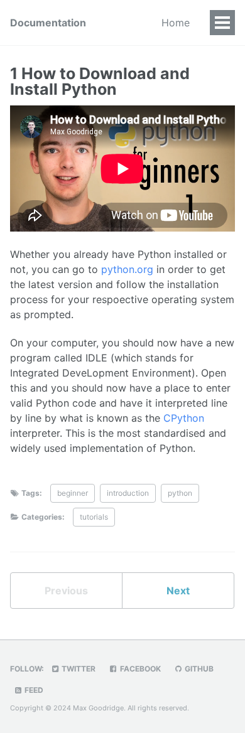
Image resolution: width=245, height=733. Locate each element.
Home (175, 22)
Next (178, 590)
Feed (33, 690)
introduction (128, 493)
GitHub (198, 668)
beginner (72, 493)
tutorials (94, 517)
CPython (183, 418)
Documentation (48, 22)
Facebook (139, 668)
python (180, 493)
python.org (127, 269)
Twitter (77, 668)
